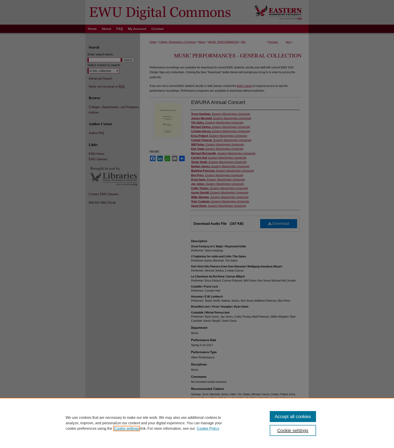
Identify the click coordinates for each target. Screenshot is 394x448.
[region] (197, 423)
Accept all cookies (293, 416)
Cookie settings (126, 428)
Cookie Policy (208, 428)
